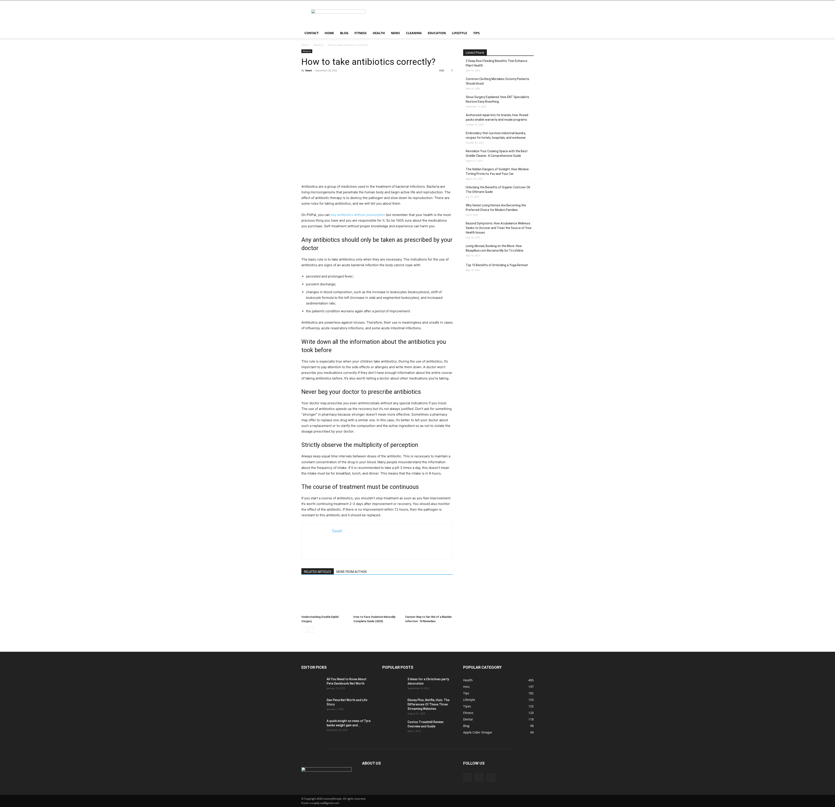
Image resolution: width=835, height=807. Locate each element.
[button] (528, 33)
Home (329, 33)
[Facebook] (467, 777)
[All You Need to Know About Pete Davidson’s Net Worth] (312, 684)
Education (437, 33)
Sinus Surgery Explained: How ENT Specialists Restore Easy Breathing (497, 99)
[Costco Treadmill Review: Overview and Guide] (393, 727)
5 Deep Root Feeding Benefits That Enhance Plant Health (496, 63)
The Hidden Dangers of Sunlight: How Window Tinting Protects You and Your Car (497, 171)
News (395, 33)
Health (379, 33)
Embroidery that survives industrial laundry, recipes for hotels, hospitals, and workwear (496, 135)
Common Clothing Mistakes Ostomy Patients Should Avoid (497, 81)
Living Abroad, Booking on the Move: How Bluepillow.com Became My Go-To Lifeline (494, 248)
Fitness (360, 33)
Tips (476, 33)
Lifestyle (459, 33)
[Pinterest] (479, 777)
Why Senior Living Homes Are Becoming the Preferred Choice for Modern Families (496, 208)
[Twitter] (491, 777)
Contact (311, 33)
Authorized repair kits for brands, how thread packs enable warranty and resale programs (497, 117)
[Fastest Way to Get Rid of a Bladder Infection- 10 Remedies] (429, 597)
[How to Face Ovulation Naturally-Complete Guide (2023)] (377, 597)
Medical (318, 45)
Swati (308, 70)
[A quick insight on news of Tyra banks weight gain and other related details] (312, 726)
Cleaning (414, 33)
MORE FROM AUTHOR (351, 571)
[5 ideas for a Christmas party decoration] (393, 684)
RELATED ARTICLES (317, 571)
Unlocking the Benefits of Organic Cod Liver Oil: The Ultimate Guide (498, 189)
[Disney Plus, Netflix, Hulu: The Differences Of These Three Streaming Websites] (393, 705)
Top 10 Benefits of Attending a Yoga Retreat (497, 265)
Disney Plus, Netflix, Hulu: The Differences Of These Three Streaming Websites (428, 704)
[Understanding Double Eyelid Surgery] (325, 597)
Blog (344, 33)
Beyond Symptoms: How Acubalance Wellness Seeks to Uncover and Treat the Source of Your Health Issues (499, 228)
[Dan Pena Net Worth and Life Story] (312, 705)
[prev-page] (304, 630)
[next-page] (311, 630)
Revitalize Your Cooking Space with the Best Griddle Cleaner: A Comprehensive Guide (497, 153)
